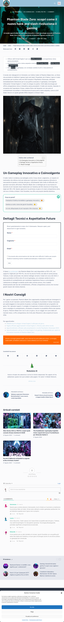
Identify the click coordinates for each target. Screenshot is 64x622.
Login (59, 483)
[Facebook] (15, 49)
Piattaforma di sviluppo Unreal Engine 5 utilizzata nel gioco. (25, 323)
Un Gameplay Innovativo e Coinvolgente (32, 160)
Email (9, 248)
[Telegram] (32, 49)
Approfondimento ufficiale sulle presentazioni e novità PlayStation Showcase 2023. (32, 328)
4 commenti (17, 463)
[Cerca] (54, 3)
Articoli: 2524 (32, 381)
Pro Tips (43, 11)
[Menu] (59, 3)
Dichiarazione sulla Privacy (35, 619)
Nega (32, 611)
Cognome (10, 241)
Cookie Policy (25, 619)
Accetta (32, 607)
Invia (9, 263)
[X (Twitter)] (19, 49)
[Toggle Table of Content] (42, 158)
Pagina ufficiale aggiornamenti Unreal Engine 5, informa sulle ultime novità (30, 326)
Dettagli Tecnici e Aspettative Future (31, 162)
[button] (61, 593)
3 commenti (51, 11)
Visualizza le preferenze (32, 616)
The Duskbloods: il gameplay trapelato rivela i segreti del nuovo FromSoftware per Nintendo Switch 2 (46, 433)
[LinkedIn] (24, 49)
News (39, 11)
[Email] (56, 356)
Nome (9, 233)
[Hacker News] (28, 49)
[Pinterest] (27, 356)
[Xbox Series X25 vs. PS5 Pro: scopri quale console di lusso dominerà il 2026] (17, 420)
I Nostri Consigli (25, 164)
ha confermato (13, 271)
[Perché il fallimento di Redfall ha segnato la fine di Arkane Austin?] (17, 448)
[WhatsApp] (37, 49)
